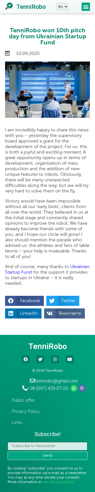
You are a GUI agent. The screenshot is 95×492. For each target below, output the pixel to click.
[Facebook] (26, 359)
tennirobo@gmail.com (56, 381)
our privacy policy (58, 482)
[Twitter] (40, 359)
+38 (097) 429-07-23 (47, 388)
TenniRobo (31, 6)
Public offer (23, 400)
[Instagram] (55, 359)
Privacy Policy (26, 411)
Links (17, 422)
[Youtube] (70, 359)
